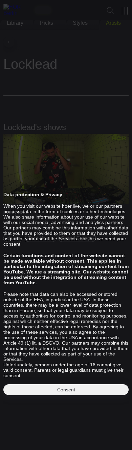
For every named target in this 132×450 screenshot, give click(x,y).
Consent (66, 389)
